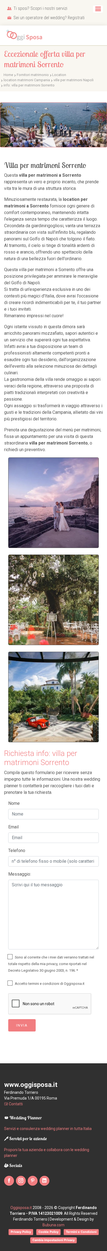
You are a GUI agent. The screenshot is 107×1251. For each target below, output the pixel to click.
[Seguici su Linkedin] (44, 1181)
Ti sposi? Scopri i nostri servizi (39, 8)
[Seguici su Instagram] (21, 1181)
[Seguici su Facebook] (9, 1181)
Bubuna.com (53, 1225)
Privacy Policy (21, 1232)
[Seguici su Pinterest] (33, 1181)
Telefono (16, 850)
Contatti (15, 1104)
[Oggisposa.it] (26, 35)
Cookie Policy (48, 1232)
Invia (22, 1025)
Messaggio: (19, 874)
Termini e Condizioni (81, 1232)
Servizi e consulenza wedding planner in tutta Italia (48, 1128)
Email (13, 827)
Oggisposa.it (21, 1207)
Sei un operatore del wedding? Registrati (48, 17)
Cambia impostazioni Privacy (53, 1240)
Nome (14, 803)
